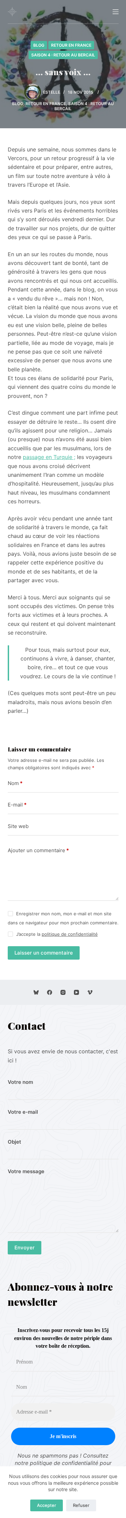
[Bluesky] (36, 992)
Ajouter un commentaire (38, 850)
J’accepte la (57, 934)
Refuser (81, 1505)
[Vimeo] (89, 992)
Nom (15, 783)
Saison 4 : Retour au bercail (63, 54)
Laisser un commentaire (43, 953)
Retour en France (71, 45)
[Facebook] (49, 992)
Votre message (26, 1171)
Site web (18, 826)
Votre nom (20, 1082)
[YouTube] (76, 992)
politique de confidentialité (70, 934)
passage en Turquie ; (49, 457)
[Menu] (116, 12)
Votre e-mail (23, 1112)
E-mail (17, 804)
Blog (38, 45)
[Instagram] (63, 992)
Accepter (46, 1505)
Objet (14, 1142)
